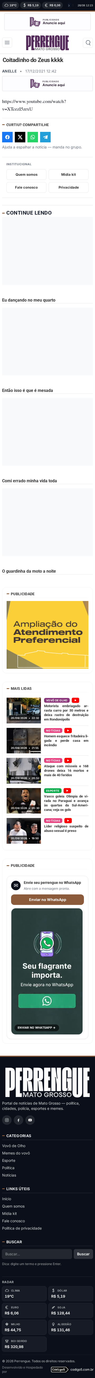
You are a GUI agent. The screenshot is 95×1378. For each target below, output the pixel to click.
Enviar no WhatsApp (47, 899)
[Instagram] (7, 1120)
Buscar (83, 1254)
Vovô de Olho (13, 1145)
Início (6, 1198)
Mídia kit (9, 1213)
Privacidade (69, 187)
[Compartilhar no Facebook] (7, 137)
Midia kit (68, 174)
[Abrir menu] (7, 43)
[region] (36, 5)
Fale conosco (26, 187)
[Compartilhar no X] (20, 137)
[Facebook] (18, 1120)
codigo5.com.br (81, 1369)
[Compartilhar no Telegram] (45, 137)
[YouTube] (30, 1120)
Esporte (8, 1160)
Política (8, 1167)
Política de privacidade (22, 1228)
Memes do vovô (16, 1153)
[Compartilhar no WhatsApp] (32, 137)
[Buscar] (88, 43)
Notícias (9, 1175)
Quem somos (26, 174)
